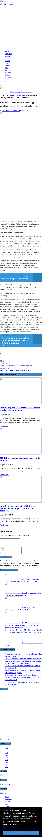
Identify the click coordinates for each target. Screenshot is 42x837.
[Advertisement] (21, 27)
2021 (6, 760)
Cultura (7, 61)
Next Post (3, 370)
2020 (6, 762)
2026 (6, 748)
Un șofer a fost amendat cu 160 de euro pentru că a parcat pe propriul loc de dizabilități (18, 508)
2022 (6, 757)
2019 (6, 764)
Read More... (4, 427)
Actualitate (8, 54)
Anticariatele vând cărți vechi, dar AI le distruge (21, 675)
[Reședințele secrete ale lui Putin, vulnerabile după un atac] (13, 593)
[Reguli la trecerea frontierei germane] (13, 643)
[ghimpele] (4, 793)
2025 (6, 750)
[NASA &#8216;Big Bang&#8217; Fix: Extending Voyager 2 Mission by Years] (13, 607)
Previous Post (5, 366)
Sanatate (8, 77)
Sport (7, 79)
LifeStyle (8, 70)
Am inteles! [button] (21, 833)
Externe (7, 65)
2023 (6, 755)
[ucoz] (2, 775)
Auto (6, 58)
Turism (7, 82)
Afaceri (7, 56)
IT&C (6, 68)
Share (2, 363)
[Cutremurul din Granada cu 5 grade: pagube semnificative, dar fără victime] (13, 579)
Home (7, 51)
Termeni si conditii (10, 827)
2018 (6, 767)
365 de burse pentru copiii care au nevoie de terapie (23, 659)
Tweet (7, 363)
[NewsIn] (3, 1)
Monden (8, 72)
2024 (6, 753)
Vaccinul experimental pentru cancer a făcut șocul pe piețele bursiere (20, 409)
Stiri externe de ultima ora (15, 95)
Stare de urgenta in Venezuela (18, 370)
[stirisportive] (5, 784)
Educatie (8, 63)
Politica (7, 75)
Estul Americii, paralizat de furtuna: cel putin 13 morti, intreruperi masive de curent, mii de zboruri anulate (23, 625)
